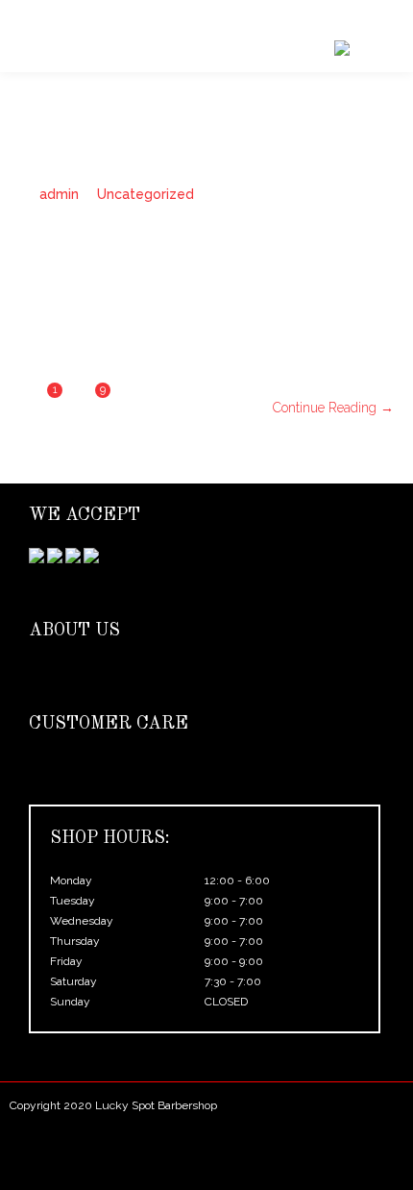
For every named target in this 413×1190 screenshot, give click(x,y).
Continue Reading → (333, 407)
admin (59, 194)
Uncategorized (145, 194)
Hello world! (77, 276)
